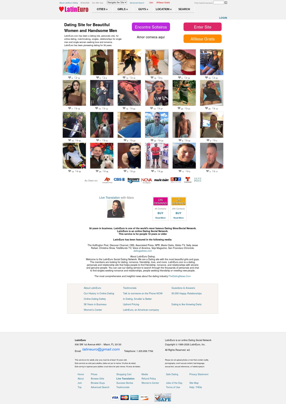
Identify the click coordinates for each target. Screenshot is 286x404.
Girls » (123, 9)
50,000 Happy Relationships (186, 293)
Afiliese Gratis (163, 2)
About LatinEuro (92, 287)
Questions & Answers (183, 287)
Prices (94, 374)
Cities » (102, 9)
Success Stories (124, 382)
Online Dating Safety (95, 298)
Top (80, 387)
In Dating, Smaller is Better (137, 298)
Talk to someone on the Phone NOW (143, 293)
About (81, 378)
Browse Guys (98, 382)
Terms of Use (173, 387)
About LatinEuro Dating (68, 2)
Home (81, 374)
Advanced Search (137, 2)
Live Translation (109, 197)
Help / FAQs (195, 387)
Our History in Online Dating (99, 293)
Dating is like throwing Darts (186, 304)
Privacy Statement (198, 374)
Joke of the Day (174, 382)
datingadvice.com (143, 250)
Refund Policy (149, 378)
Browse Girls (97, 378)
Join (151, 2)
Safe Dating (172, 374)
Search (184, 9)
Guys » (143, 9)
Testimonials (130, 287)
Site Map (194, 382)
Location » (164, 9)
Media (145, 374)
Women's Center (93, 309)
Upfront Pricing (131, 304)
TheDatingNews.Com (179, 276)
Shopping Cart (123, 374)
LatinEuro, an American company (141, 309)
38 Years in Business (95, 304)
